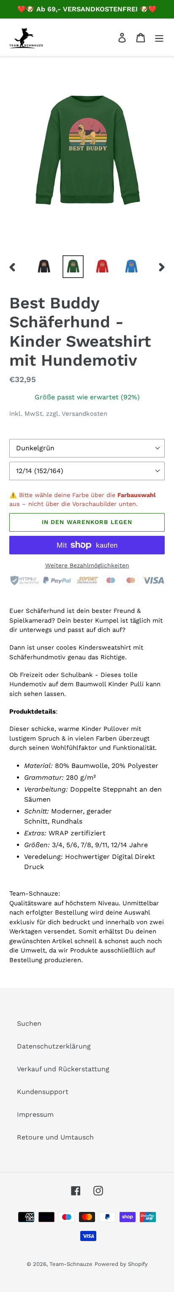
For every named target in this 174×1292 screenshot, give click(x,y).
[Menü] (159, 37)
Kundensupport (42, 1092)
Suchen (29, 1023)
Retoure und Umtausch (55, 1137)
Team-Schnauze (70, 1264)
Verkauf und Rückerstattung (63, 1069)
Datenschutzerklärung (54, 1046)
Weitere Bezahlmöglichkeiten (87, 565)
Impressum (35, 1114)
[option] (44, 266)
